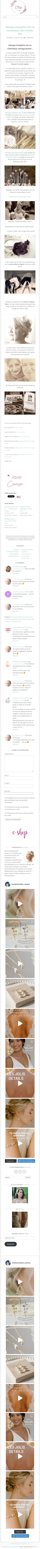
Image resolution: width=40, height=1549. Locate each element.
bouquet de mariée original (19, 538)
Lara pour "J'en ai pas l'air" (21, 698)
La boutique (14, 1544)
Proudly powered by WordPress (10, 1547)
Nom (7, 775)
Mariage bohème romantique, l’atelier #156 (26, 509)
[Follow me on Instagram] (24, 1172)
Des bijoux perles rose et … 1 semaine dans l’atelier (11, 509)
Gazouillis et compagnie (20, 661)
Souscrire (10, 1244)
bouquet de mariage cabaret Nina (20, 197)
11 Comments (29, 37)
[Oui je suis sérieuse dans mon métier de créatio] (19, 903)
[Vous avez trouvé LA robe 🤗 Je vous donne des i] (19, 1053)
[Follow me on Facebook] (16, 1172)
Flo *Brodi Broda (18, 566)
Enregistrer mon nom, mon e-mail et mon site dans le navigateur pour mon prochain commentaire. (20, 800)
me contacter (25, 1544)
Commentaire (9, 754)
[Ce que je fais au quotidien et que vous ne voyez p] (19, 1143)
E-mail (7, 783)
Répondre (15, 573)
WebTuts (35, 1547)
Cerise (10, 37)
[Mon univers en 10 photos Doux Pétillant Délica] (19, 1113)
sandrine (27, 592)
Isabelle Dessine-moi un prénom (22, 627)
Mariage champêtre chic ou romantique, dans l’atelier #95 (20, 30)
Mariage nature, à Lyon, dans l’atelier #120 (10, 521)
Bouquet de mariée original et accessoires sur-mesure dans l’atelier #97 (27, 554)
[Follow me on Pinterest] (20, 1172)
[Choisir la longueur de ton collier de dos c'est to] (19, 1023)
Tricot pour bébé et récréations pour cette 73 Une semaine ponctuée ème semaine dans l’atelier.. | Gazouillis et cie (19, 619)
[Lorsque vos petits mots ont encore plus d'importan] (19, 993)
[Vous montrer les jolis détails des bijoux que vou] (19, 1083)
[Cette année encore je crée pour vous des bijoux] (19, 963)
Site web (7, 791)
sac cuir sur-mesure (18, 427)
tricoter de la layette (21, 432)
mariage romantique (25, 540)
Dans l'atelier (27, 536)
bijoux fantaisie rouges (24, 436)
